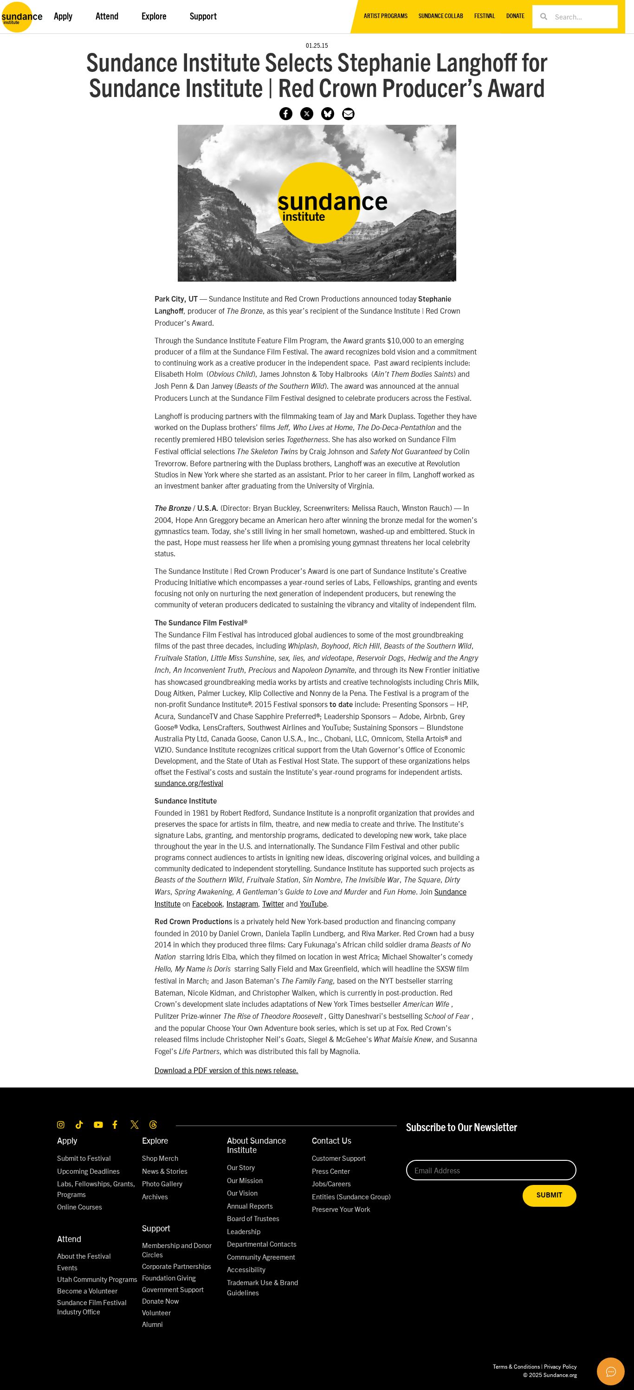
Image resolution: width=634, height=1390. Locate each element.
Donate (515, 16)
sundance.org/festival (189, 782)
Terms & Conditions (516, 1366)
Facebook (207, 903)
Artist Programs (386, 16)
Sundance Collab (441, 16)
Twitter (273, 903)
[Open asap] (611, 1371)
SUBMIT (550, 1195)
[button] (348, 114)
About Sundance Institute (256, 1145)
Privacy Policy (560, 1366)
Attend (69, 1238)
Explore (155, 1140)
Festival (484, 16)
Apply (67, 1140)
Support (156, 1228)
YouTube (313, 903)
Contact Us (331, 1140)
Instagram (242, 903)
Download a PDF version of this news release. (226, 1070)
